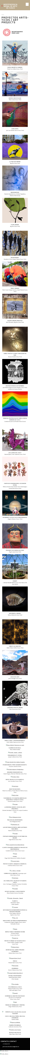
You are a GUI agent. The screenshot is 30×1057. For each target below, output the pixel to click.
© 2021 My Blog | (10, 1051)
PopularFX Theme (19, 1051)
